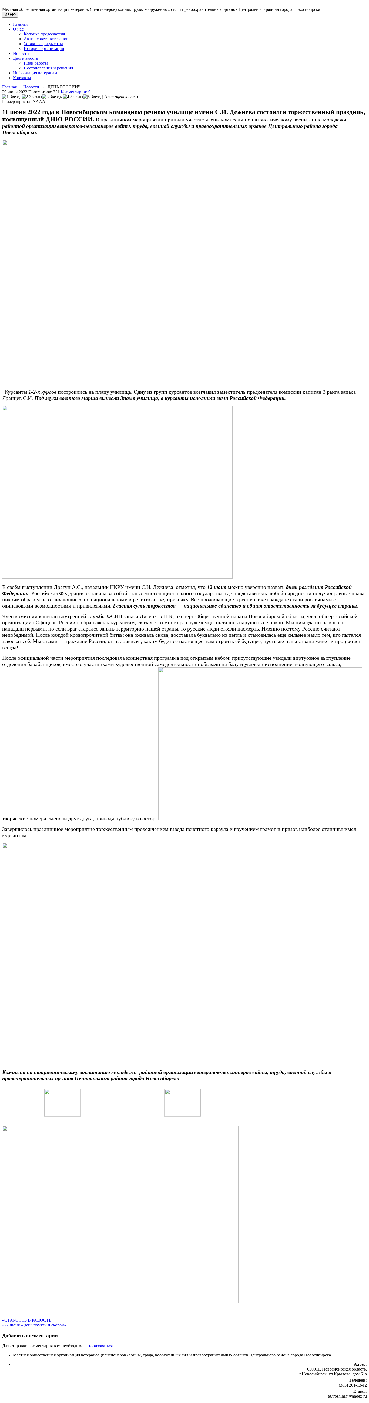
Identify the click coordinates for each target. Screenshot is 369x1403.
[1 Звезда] (12, 96)
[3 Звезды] (52, 96)
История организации (44, 48)
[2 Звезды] (32, 96)
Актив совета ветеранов (46, 39)
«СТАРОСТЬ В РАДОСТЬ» (27, 1320)
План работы (36, 63)
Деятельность (25, 58)
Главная (20, 24)
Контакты (22, 77)
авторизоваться (99, 1346)
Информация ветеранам (35, 73)
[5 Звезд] (92, 96)
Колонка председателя (44, 34)
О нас (18, 29)
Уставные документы (43, 43)
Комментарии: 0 (75, 91)
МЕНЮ (10, 15)
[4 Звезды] (73, 96)
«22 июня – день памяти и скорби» (34, 1325)
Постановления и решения (48, 68)
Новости (21, 53)
